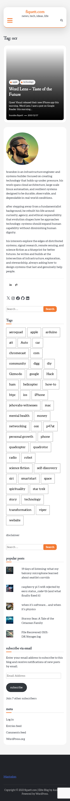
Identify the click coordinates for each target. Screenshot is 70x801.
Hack (50, 374)
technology (28, 82)
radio (13, 457)
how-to (50, 384)
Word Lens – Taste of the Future (30, 91)
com (36, 353)
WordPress (42, 794)
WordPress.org (15, 739)
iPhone (40, 395)
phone (45, 436)
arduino (51, 332)
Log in (10, 719)
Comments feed (16, 732)
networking (17, 426)
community (17, 363)
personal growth (21, 436)
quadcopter (17, 447)
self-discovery (47, 468)
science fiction (19, 468)
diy (49, 363)
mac (48, 405)
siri (11, 478)
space (48, 478)
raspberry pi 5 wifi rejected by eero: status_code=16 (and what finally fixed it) (41, 591)
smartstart (28, 478)
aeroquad (16, 332)
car (38, 342)
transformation (20, 510)
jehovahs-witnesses (23, 405)
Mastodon (10, 776)
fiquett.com (35, 11)
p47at (50, 426)
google (34, 374)
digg (36, 363)
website (14, 520)
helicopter (30, 384)
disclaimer (13, 535)
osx (36, 426)
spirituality (17, 489)
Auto (24, 342)
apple (15, 82)
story (13, 499)
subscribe (16, 687)
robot (28, 457)
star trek (39, 489)
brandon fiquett (16, 115)
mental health (19, 416)
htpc (12, 395)
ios (25, 395)
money (42, 416)
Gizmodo (15, 374)
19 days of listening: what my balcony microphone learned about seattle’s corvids (40, 573)
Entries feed (14, 726)
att (11, 342)
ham (12, 384)
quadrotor (40, 447)
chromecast (17, 353)
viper (43, 510)
